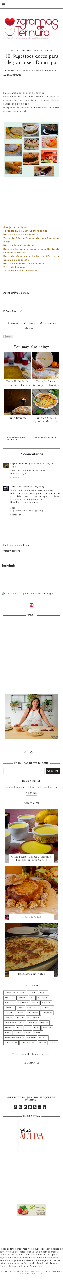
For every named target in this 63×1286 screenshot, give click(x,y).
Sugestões (26, 50)
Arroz (43, 992)
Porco (18, 1032)
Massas (44, 1022)
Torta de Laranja (14, 267)
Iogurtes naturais (15, 1022)
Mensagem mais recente (16, 438)
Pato (19, 1027)
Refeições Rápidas (14, 1037)
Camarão (9, 1007)
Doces (21, 1012)
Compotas (47, 1007)
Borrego (46, 1002)
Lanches (32, 1022)
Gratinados (33, 1017)
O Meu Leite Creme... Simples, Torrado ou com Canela (31, 858)
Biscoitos (43, 997)
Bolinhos (23, 1002)
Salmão (43, 1037)
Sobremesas (11, 1042)
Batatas (23, 997)
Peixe (28, 1027)
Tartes (38, 50)
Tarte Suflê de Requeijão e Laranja (45, 383)
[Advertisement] (31, 1176)
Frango (9, 1017)
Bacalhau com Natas (31, 974)
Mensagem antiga (45, 437)
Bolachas (10, 1002)
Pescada (47, 1027)
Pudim (27, 1032)
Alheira (32, 992)
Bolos (14, 50)
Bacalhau (10, 997)
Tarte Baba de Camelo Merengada (25, 231)
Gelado (20, 1017)
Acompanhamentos (15, 992)
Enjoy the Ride (19, 463)
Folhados (47, 1012)
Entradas (33, 1012)
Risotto (31, 1037)
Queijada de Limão (15, 227)
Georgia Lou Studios (31, 1274)
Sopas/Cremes (28, 1042)
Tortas (48, 50)
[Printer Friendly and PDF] (7, 336)
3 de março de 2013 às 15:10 (31, 486)
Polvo (8, 1032)
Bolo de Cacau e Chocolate (20, 234)
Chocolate (33, 1007)
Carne (21, 1007)
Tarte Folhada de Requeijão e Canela (17, 383)
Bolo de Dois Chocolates (19, 245)
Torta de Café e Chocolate (20, 270)
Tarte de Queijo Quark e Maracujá (45, 420)
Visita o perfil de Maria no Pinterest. (31, 1054)
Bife (32, 997)
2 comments (49, 70)
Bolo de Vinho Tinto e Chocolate (24, 263)
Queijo (37, 1032)
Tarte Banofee (17, 418)
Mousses (9, 1027)
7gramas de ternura (32, 1272)
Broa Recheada (31, 917)
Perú (36, 1027)
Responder (15, 478)
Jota (13, 486)
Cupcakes (10, 1012)
